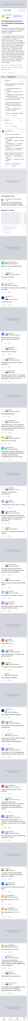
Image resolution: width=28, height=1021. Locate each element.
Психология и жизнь (14, 513)
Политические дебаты (15, 787)
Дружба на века (13, 593)
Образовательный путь (15, 335)
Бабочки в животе (14, 664)
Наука (10, 984)
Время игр (12, 349)
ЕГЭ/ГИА (11, 502)
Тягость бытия (13, 299)
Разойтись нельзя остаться (15, 411)
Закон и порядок (14, 566)
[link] (13, 265)
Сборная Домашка (9, 18)
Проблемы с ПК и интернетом (15, 489)
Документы (12, 973)
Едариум (11, 604)
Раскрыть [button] (7, 112)
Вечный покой (13, 529)
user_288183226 (7, 199)
